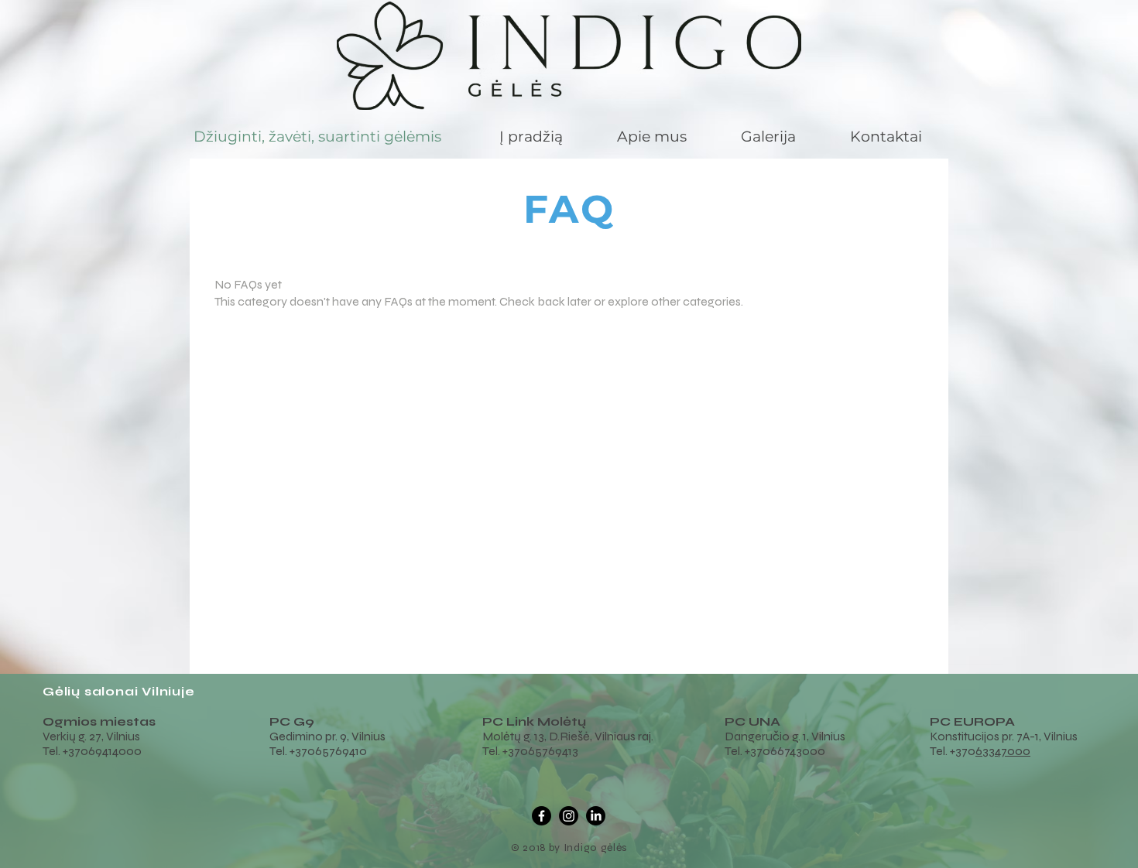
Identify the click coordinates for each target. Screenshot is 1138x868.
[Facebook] (541, 815)
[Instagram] (568, 815)
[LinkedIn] (595, 815)
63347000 (1002, 750)
